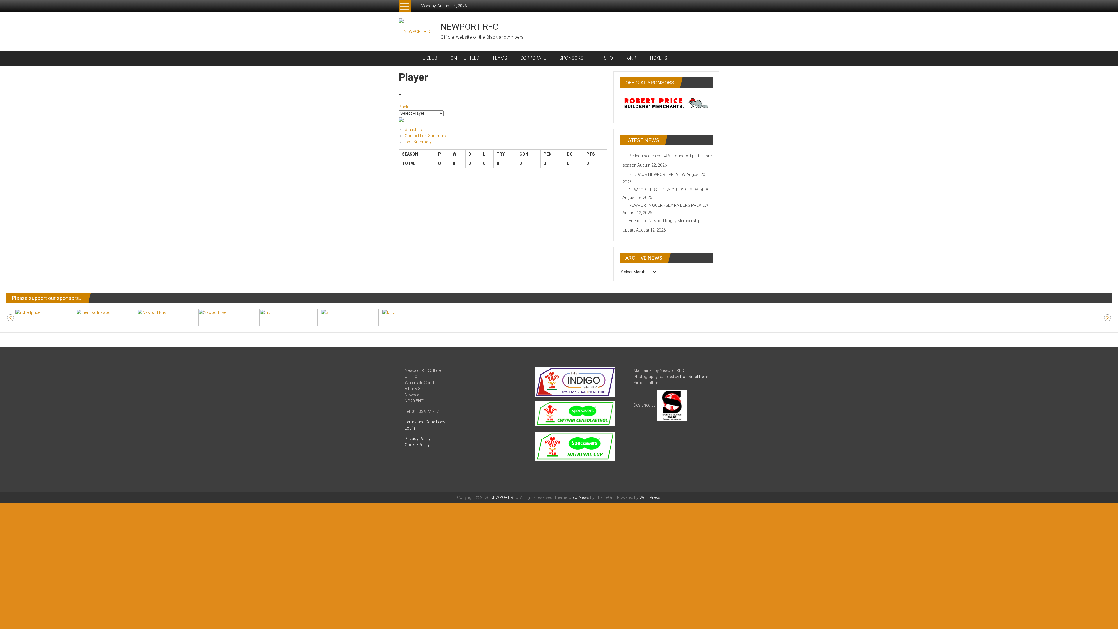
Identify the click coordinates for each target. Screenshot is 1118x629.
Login (410, 428)
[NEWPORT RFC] (406, 58)
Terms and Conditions (425, 422)
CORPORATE (533, 58)
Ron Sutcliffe (692, 376)
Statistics (413, 129)
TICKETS (658, 58)
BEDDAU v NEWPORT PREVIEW (657, 174)
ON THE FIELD (464, 58)
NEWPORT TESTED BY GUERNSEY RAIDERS (669, 190)
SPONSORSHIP (575, 58)
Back (403, 107)
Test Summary (418, 141)
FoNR (630, 58)
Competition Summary (425, 135)
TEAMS (499, 58)
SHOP (610, 58)
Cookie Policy (417, 444)
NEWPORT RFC (469, 27)
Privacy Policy (418, 438)
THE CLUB (427, 58)
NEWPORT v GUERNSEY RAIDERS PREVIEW (668, 205)
